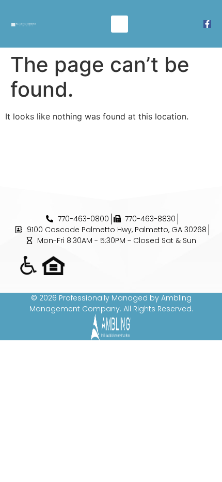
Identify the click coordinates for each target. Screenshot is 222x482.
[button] (119, 24)
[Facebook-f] (207, 24)
